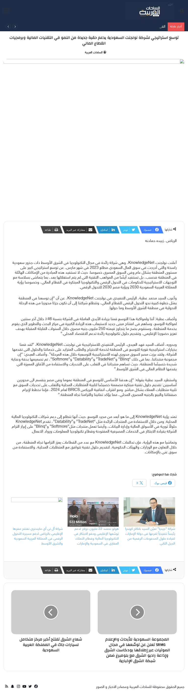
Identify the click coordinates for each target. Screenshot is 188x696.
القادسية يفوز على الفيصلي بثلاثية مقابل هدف (131, 27)
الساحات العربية (94, 52)
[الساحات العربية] (150, 11)
